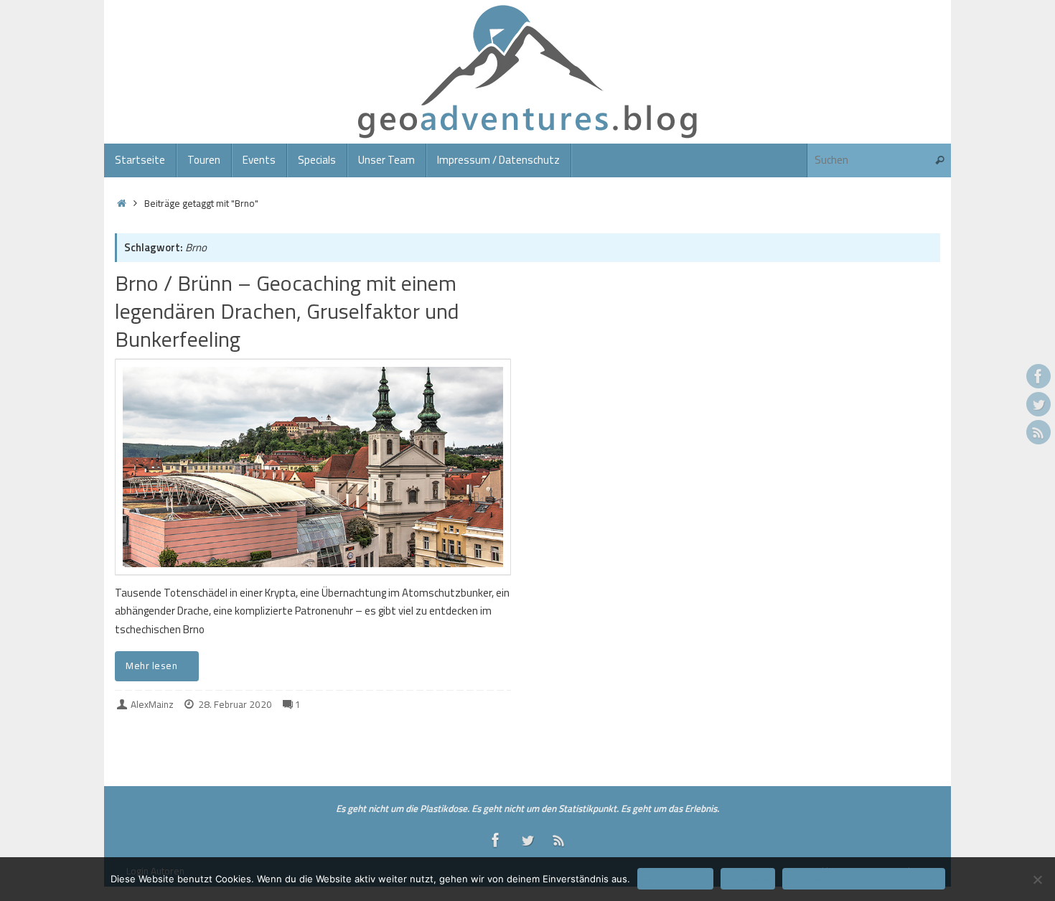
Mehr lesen (151, 665)
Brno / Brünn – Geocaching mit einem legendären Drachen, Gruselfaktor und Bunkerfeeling (287, 310)
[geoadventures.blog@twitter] (1038, 404)
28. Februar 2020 (235, 704)
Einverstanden (675, 878)
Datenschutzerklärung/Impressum (863, 878)
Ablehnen (747, 878)
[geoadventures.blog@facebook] (1038, 376)
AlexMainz (152, 704)
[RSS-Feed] (1038, 432)
